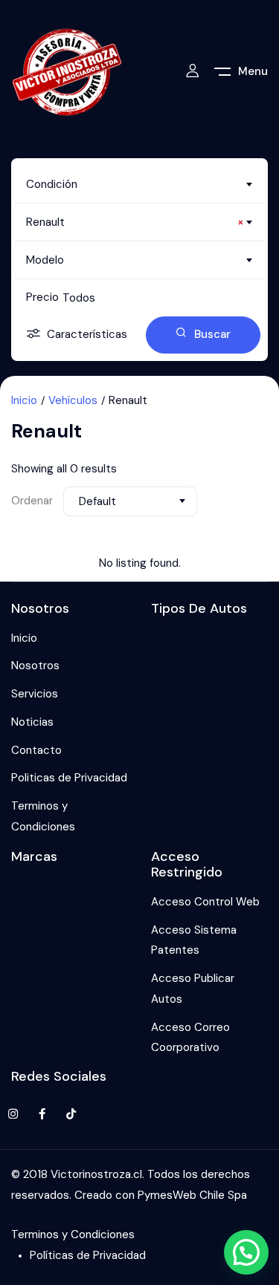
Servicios (34, 693)
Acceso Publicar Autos (192, 988)
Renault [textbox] (135, 222)
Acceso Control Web (205, 901)
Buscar (212, 334)
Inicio (24, 400)
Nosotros (35, 665)
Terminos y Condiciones (43, 816)
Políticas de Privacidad (88, 1255)
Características (87, 334)
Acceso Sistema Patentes (194, 940)
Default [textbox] (97, 501)
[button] (246, 1252)
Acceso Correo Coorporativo (190, 1037)
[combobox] (139, 184)
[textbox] (139, 184)
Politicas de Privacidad (69, 777)
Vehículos (72, 400)
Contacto (36, 750)
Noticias (32, 722)
